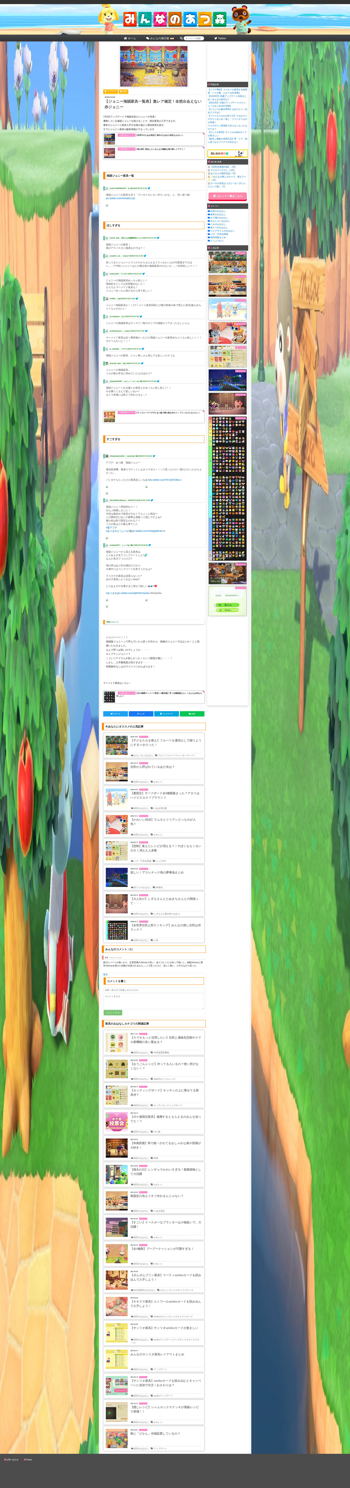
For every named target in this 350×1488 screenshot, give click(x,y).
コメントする (112, 1012)
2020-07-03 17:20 (128, 299)
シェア (142, 714)
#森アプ (110, 527)
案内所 (168, 914)
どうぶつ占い (217, 241)
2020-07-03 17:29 (149, 238)
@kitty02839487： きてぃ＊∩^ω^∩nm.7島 (126, 381)
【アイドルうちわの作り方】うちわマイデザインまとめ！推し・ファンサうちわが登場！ (227, 119)
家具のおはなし (141, 808)
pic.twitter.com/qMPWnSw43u (133, 593)
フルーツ (162, 755)
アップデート (166, 1339)
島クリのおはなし (142, 887)
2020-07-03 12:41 (145, 456)
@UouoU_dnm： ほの (118, 363)
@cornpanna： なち (117, 316)
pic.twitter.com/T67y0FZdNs (164, 479)
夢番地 (159, 887)
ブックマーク (167, 714)
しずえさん (159, 914)
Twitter (29, 1459)
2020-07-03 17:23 (135, 274)
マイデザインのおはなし (223, 231)
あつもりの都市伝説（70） (224, 173)
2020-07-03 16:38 (141, 545)
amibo (157, 1316)
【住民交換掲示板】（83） (224, 167)
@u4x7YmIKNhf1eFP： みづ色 (121, 188)
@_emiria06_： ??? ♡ (118, 349)
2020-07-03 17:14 (140, 188)
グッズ (176, 1339)
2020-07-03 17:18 (132, 316)
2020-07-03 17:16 (137, 331)
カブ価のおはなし (219, 218)
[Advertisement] (227, 62)
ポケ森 (157, 1132)
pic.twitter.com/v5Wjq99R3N (147, 531)
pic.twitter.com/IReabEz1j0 (120, 198)
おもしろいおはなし (144, 755)
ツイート (116, 714)
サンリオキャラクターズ (181, 1290)
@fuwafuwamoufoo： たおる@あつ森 (124, 456)
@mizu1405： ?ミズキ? (119, 274)
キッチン (158, 1105)
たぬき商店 (159, 808)
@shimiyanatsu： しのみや (120, 331)
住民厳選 (158, 1052)
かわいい (158, 782)
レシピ (159, 861)
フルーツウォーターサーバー (181, 755)
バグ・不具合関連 (142, 861)
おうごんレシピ (168, 1079)
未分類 (137, 1290)
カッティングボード (172, 1105)
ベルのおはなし (218, 224)
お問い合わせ (12, 1459)
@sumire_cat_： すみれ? (119, 256)
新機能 (166, 1052)
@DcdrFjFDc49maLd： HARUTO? (123, 500)
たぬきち (175, 914)
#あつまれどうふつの (117, 531)
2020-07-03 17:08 (149, 381)
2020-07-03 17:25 (136, 256)
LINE (193, 714)
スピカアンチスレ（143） (223, 170)
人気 (156, 940)
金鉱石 (157, 1079)
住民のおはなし (141, 782)
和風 (156, 1158)
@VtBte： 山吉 (115, 299)
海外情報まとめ (218, 237)
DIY (164, 861)
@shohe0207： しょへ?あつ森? (122, 545)
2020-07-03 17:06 (143, 500)
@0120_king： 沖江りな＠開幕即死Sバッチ (126, 238)
